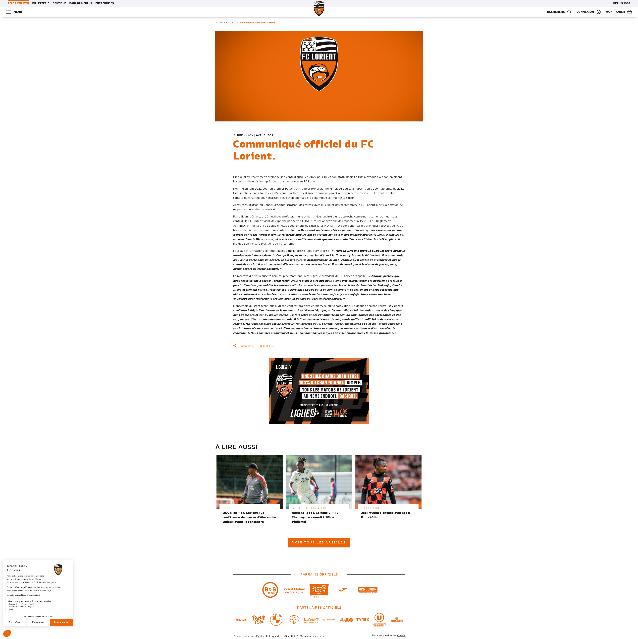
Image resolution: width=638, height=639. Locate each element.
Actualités (230, 23)
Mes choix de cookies (312, 636)
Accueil (219, 23)
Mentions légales (254, 636)
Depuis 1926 (621, 3)
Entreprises (104, 3)
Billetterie (40, 3)
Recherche (556, 12)
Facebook (264, 346)
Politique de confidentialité (282, 636)
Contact (238, 636)
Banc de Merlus (80, 3)
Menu (17, 12)
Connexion (585, 12)
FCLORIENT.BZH (18, 3)
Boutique (59, 3)
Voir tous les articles (319, 542)
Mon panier (615, 12)
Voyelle (401, 635)
